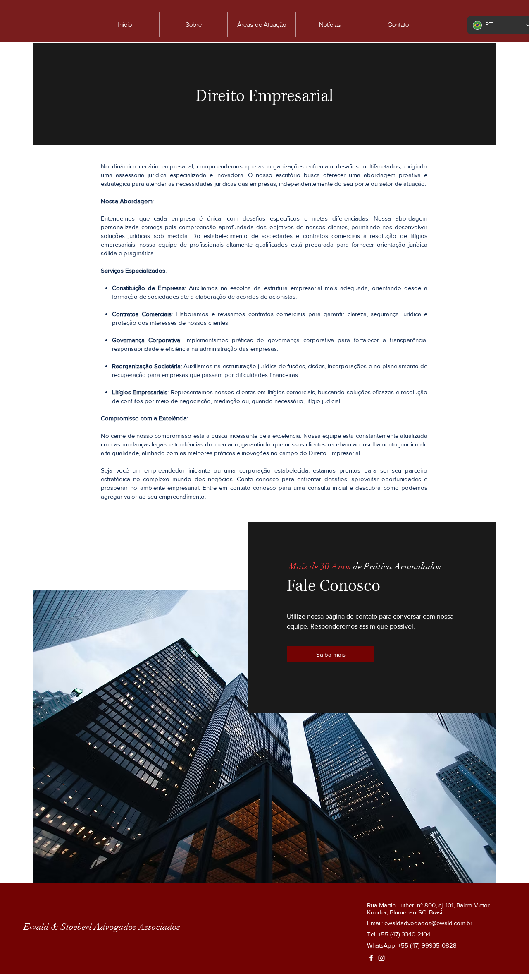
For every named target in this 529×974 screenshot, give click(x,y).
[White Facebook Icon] (371, 958)
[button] (261, 24)
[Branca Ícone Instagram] (381, 958)
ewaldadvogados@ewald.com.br (428, 922)
